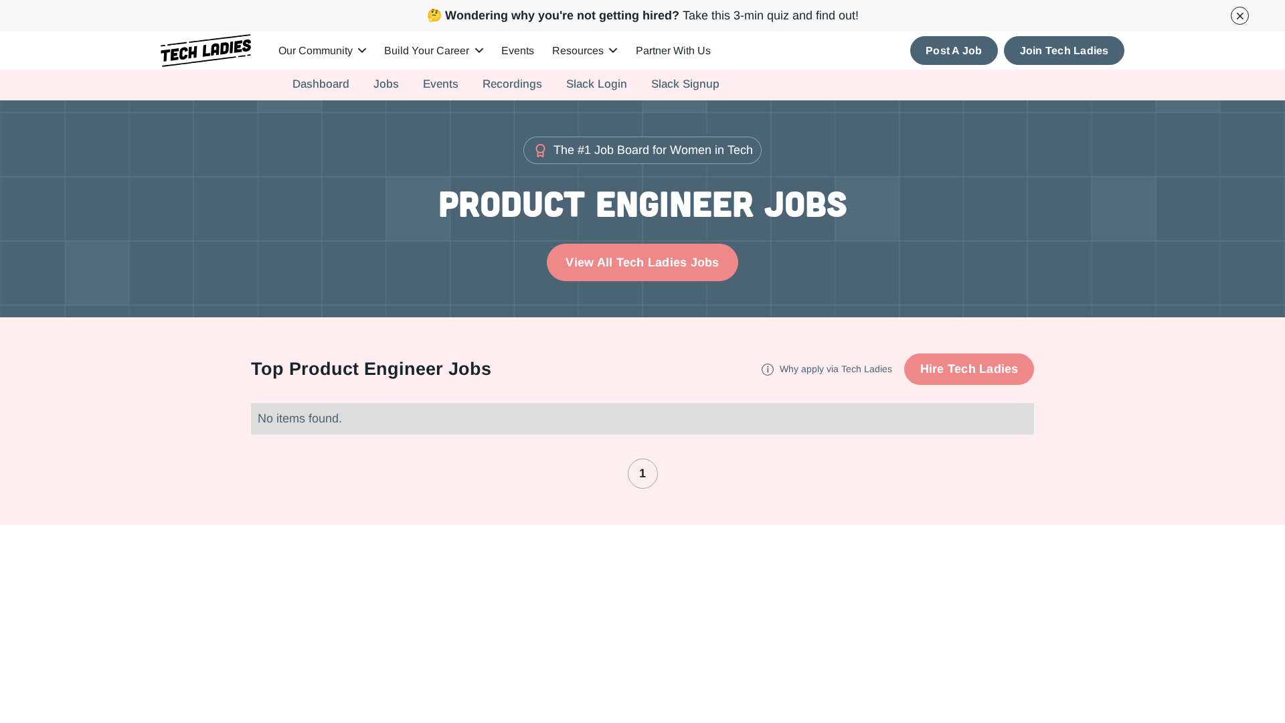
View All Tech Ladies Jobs (642, 262)
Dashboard (320, 84)
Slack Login (596, 84)
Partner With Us (673, 50)
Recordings (512, 84)
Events (517, 50)
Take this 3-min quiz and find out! (643, 15)
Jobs (386, 84)
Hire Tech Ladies (969, 369)
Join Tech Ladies (1064, 50)
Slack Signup (685, 84)
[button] (322, 51)
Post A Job (954, 50)
